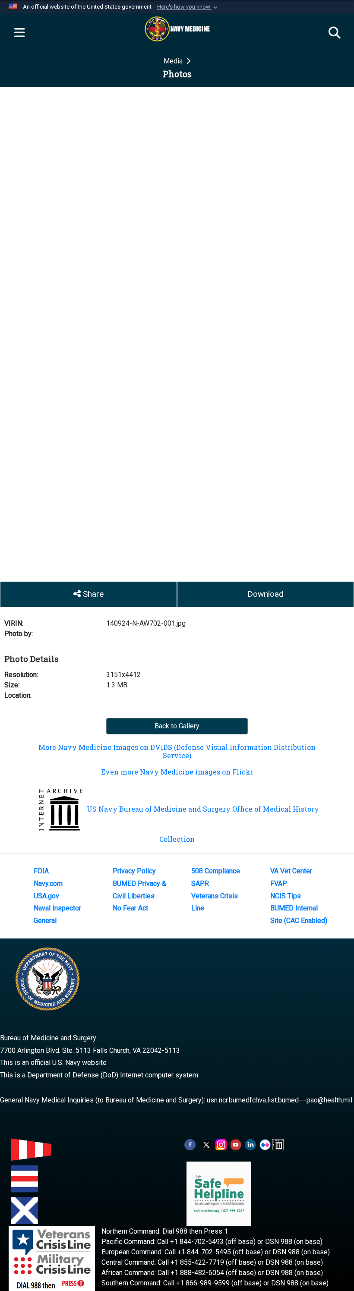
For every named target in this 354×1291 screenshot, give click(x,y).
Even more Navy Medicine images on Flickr (177, 771)
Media (174, 61)
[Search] (334, 33)
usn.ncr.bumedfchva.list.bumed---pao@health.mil (279, 1100)
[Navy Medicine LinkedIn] (250, 1144)
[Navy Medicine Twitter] (206, 1144)
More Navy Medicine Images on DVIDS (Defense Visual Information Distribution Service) (177, 751)
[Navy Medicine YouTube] (235, 1144)
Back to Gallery (177, 726)
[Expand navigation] (19, 33)
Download (265, 594)
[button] (188, 7)
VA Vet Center (291, 871)
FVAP (278, 883)
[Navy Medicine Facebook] (190, 1144)
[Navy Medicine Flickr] (265, 1144)
